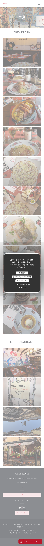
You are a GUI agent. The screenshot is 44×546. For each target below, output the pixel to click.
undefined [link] (22, 287)
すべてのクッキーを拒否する (22, 277)
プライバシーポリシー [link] (23, 284)
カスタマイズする (22, 281)
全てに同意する (22, 273)
